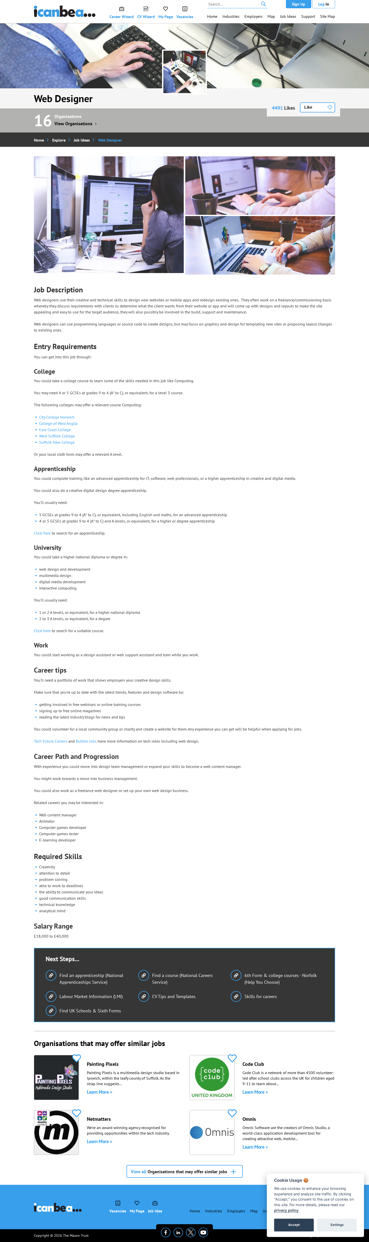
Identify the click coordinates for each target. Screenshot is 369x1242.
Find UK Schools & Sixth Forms (90, 1011)
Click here (42, 533)
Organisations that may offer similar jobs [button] (179, 1171)
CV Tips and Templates (174, 996)
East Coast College (55, 429)
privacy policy (286, 1210)
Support (308, 16)
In (323, 4)
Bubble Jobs (86, 741)
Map (271, 16)
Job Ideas (288, 16)
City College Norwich (57, 417)
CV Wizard (146, 16)
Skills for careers (260, 996)
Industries (230, 16)
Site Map (327, 16)
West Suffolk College (57, 435)
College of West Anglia (58, 423)
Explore (59, 140)
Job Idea (155, 1210)
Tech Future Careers (50, 741)
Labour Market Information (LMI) (91, 996)
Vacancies (184, 16)
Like (308, 107)
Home (212, 16)
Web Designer (63, 98)
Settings (337, 1225)
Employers (253, 16)
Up (298, 4)
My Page (165, 16)
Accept (294, 1225)
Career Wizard (121, 16)
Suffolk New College (57, 442)
